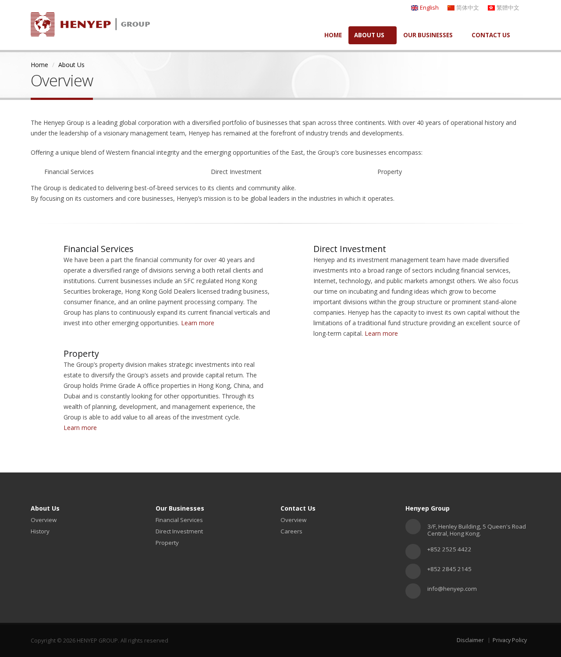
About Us (369, 35)
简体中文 (467, 7)
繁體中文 (508, 7)
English (429, 7)
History (40, 531)
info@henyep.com (452, 589)
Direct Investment (179, 531)
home (333, 35)
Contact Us (491, 35)
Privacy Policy (510, 640)
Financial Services (179, 520)
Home (39, 64)
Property (167, 543)
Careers (291, 531)
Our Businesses (428, 35)
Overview (44, 520)
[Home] (90, 21)
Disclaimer (470, 640)
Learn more (198, 323)
